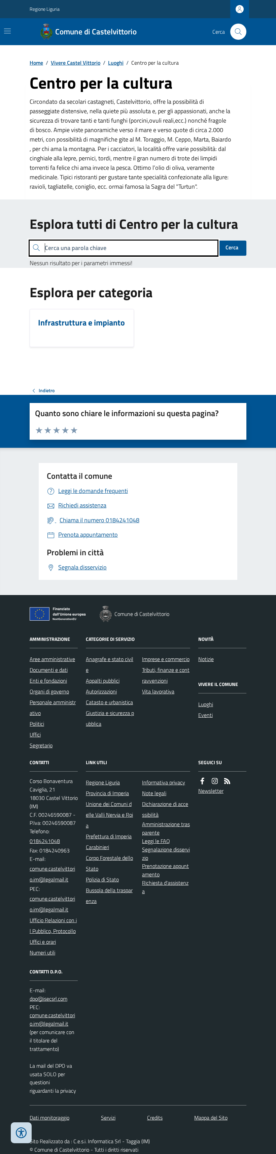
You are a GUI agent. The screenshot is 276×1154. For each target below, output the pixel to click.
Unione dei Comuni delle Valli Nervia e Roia (109, 815)
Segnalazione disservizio (166, 853)
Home (36, 63)
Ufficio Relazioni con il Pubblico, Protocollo (53, 925)
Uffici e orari (43, 942)
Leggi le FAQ (156, 841)
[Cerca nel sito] (235, 32)
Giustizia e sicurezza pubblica (110, 718)
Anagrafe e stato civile (109, 664)
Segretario (41, 745)
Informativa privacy (163, 782)
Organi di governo (49, 691)
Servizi (108, 1118)
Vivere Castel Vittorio (75, 63)
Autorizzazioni (101, 691)
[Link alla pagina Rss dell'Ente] (227, 781)
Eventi (205, 715)
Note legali (154, 793)
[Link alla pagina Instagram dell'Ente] (215, 781)
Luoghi (116, 63)
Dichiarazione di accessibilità (165, 809)
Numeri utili (42, 952)
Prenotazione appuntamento (165, 870)
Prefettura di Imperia (109, 836)
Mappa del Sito (211, 1118)
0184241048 (45, 841)
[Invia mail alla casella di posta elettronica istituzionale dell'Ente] (54, 874)
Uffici (35, 734)
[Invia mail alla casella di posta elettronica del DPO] (48, 999)
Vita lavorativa (158, 691)
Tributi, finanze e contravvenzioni (165, 675)
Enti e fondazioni (48, 681)
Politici (37, 724)
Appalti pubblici (102, 681)
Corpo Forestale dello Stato (109, 863)
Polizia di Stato (102, 879)
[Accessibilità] (21, 1132)
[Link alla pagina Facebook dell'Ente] (202, 781)
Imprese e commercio (165, 659)
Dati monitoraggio (49, 1118)
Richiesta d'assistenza (165, 887)
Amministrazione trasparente (166, 828)
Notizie (206, 659)
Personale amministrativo (53, 707)
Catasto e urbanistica (109, 702)
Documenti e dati (49, 670)
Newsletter (210, 791)
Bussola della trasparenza (109, 895)
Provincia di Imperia (107, 793)
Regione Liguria (45, 8)
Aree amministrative (52, 659)
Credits (155, 1118)
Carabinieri (97, 847)
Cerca (232, 247)
